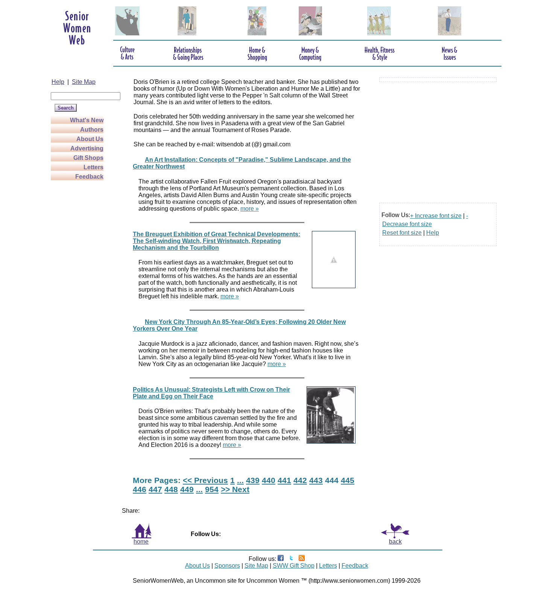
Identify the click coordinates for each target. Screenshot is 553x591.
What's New (86, 120)
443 (316, 480)
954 (212, 489)
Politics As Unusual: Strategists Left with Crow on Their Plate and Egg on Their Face (211, 393)
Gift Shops (88, 158)
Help (58, 82)
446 (139, 489)
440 (268, 480)
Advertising (86, 148)
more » (249, 208)
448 (171, 489)
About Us (89, 139)
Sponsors (227, 565)
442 (300, 480)
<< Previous (205, 480)
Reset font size (402, 232)
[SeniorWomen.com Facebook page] (281, 559)
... (240, 480)
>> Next (235, 489)
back (395, 541)
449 (187, 489)
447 (155, 489)
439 (253, 480)
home (141, 541)
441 (284, 480)
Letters (93, 167)
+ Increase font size (436, 216)
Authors (91, 129)
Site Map (84, 82)
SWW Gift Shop (293, 565)
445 (347, 480)
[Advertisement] (81, 294)
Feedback (89, 176)
